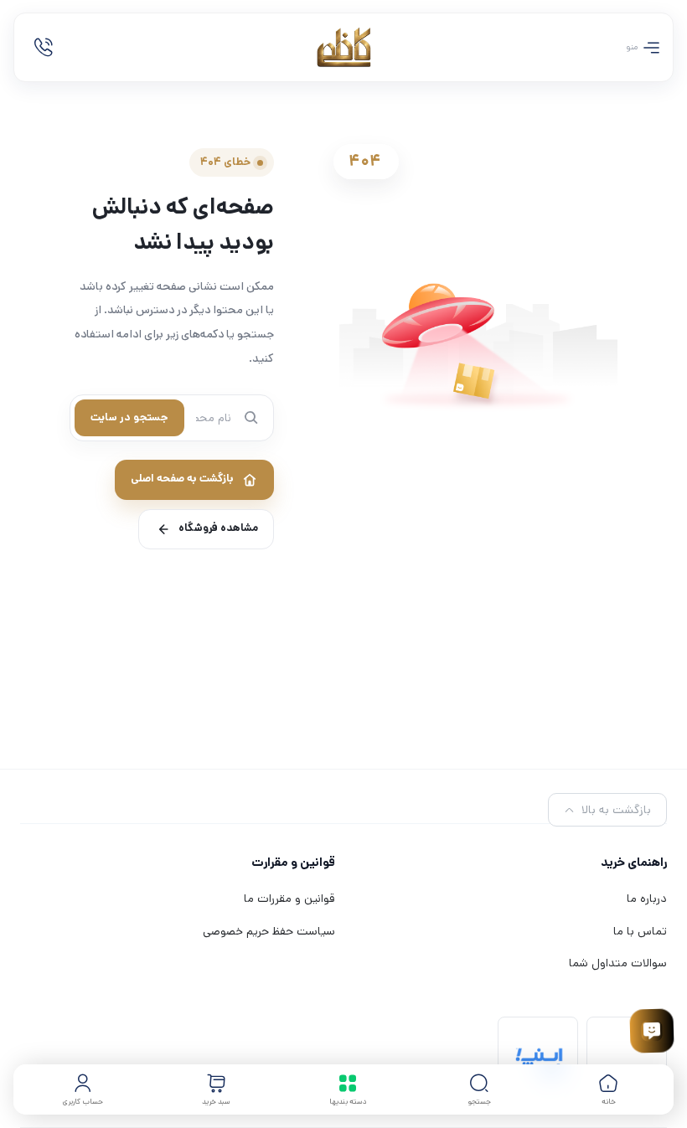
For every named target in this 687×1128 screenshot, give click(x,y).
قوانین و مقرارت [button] (293, 862)
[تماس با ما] (652, 1031)
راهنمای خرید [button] (634, 862)
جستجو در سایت (129, 417)
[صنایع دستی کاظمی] (344, 47)
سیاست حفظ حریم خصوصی (269, 931)
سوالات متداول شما (618, 963)
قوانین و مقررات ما (289, 898)
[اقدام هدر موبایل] (43, 47)
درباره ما (647, 898)
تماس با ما (640, 931)
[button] (479, 1089)
